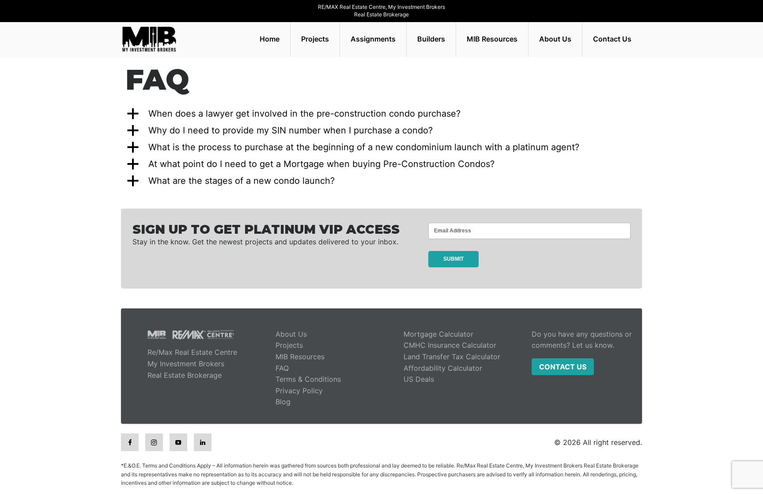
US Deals (419, 379)
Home (270, 38)
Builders (431, 38)
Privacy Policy (299, 390)
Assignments (373, 38)
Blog (283, 401)
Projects (315, 38)
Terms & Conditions (308, 379)
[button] (381, 113)
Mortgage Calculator (438, 334)
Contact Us (612, 38)
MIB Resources (492, 38)
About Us (555, 38)
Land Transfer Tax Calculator (452, 356)
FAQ (282, 368)
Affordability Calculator (443, 368)
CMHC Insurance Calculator (450, 345)
